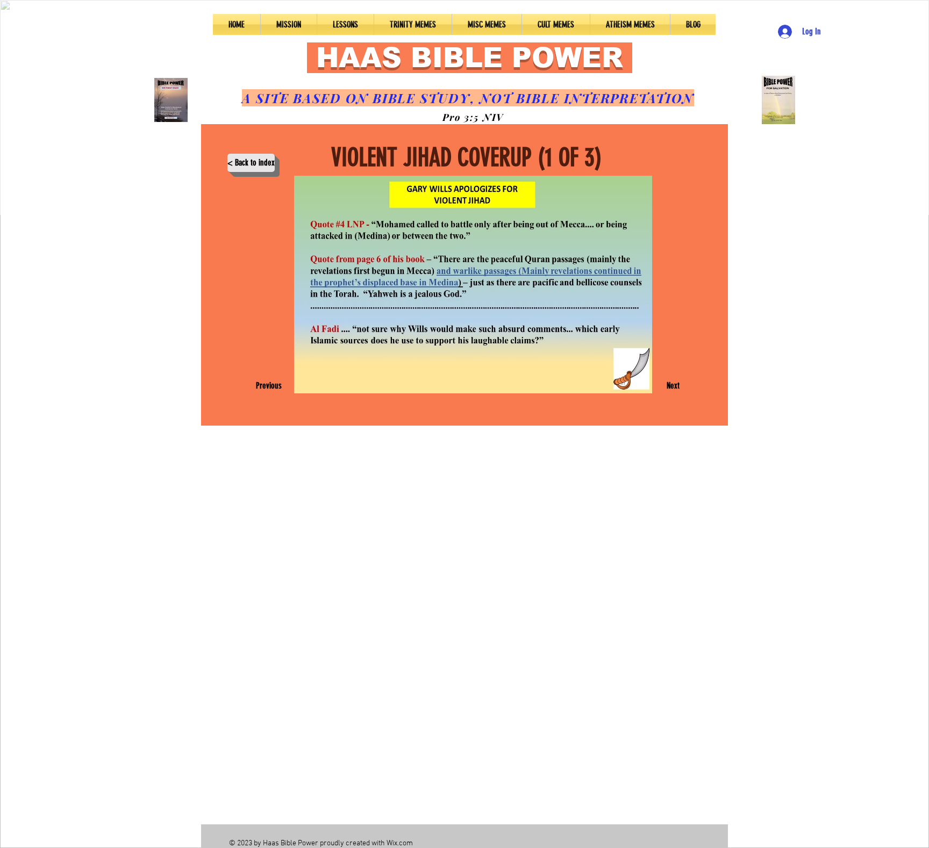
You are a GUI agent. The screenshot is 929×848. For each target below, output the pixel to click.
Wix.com (400, 843)
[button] (345, 24)
